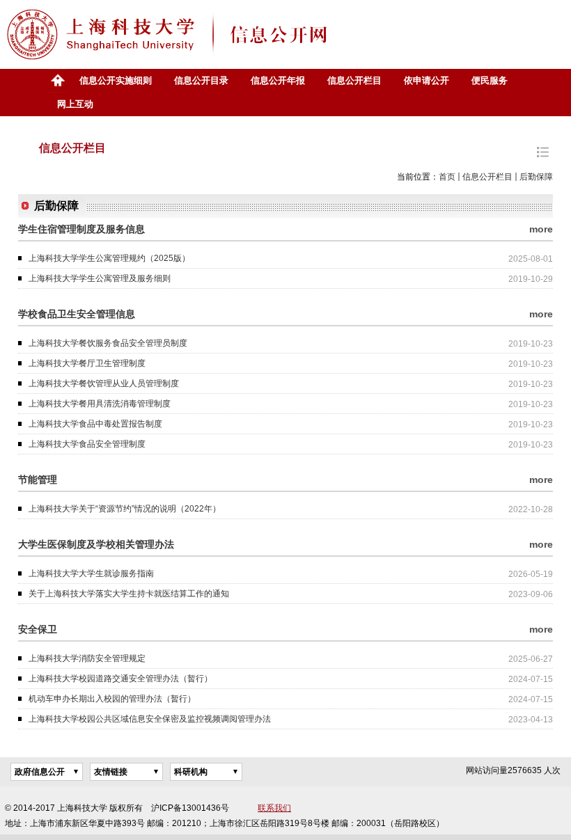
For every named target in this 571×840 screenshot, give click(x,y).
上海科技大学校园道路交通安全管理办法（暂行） (120, 678)
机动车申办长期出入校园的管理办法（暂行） (112, 699)
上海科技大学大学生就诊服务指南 (91, 573)
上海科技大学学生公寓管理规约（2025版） (109, 258)
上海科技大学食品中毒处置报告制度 (95, 424)
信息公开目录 (201, 80)
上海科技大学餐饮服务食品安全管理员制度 (108, 343)
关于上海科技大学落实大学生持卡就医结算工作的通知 (129, 594)
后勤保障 (536, 177)
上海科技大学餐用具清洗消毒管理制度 (100, 404)
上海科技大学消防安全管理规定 (87, 658)
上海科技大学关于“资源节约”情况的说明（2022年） (125, 509)
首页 (57, 81)
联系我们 (274, 808)
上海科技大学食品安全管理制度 (87, 444)
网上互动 (75, 104)
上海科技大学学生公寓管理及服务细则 (100, 278)
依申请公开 (426, 80)
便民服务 (489, 80)
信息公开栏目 (354, 80)
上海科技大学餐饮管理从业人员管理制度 (104, 383)
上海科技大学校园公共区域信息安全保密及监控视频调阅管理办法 (150, 719)
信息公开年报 (278, 80)
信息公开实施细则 (115, 80)
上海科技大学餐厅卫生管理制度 (87, 363)
